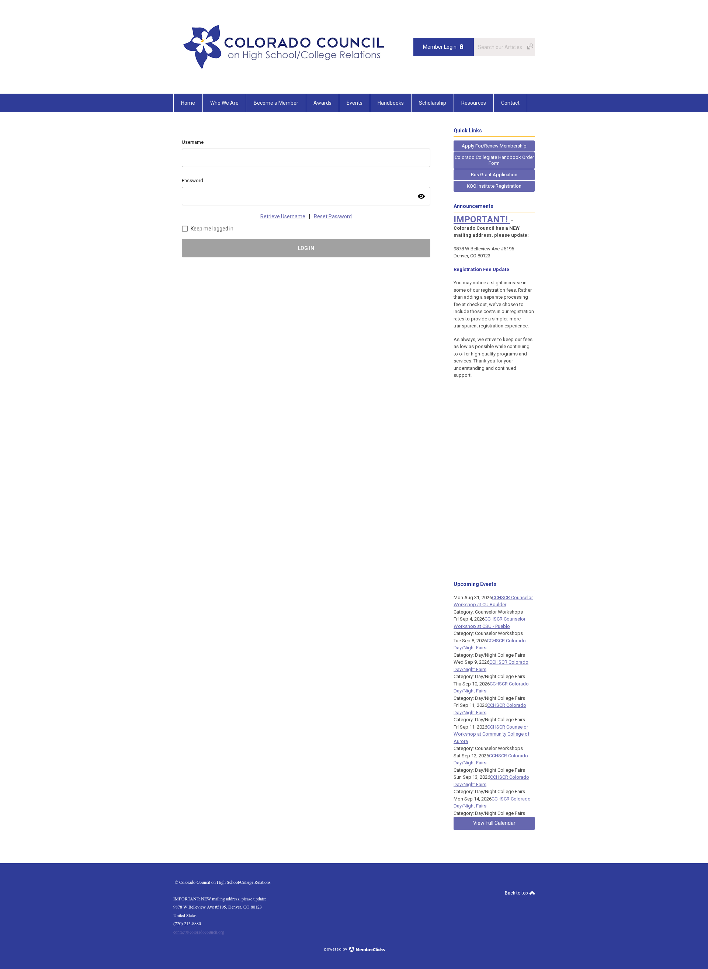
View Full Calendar (494, 823)
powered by (336, 949)
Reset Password (333, 216)
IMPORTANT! (482, 219)
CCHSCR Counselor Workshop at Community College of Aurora (492, 734)
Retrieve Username (282, 216)
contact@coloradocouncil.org (198, 932)
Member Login (440, 47)
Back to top (517, 893)
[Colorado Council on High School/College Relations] (284, 77)
